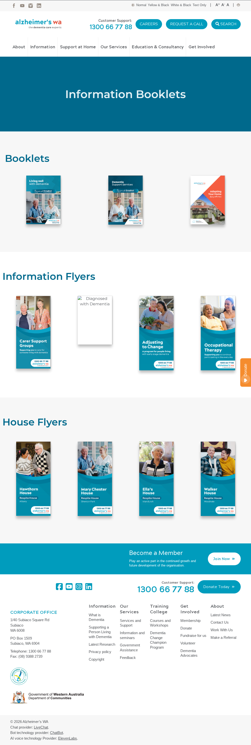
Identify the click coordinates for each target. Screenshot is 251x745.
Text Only (199, 5)
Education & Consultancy (158, 47)
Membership (190, 620)
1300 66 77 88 (111, 27)
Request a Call (186, 24)
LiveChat (41, 727)
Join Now (221, 559)
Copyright (96, 659)
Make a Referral (223, 637)
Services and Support (130, 623)
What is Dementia (96, 617)
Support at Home (78, 47)
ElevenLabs (67, 738)
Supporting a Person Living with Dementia (100, 632)
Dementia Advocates (189, 653)
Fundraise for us (193, 635)
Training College (159, 609)
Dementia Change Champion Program (158, 640)
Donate (186, 628)
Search (228, 24)
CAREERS (149, 24)
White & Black (181, 5)
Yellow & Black (158, 5)
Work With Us (222, 630)
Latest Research (102, 644)
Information (42, 47)
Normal (141, 5)
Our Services (113, 47)
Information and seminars (132, 635)
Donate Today (216, 587)
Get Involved (201, 47)
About (19, 47)
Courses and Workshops (160, 623)
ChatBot (56, 733)
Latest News (221, 615)
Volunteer (187, 643)
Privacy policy (100, 652)
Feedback (128, 657)
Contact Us (220, 622)
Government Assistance (130, 647)
